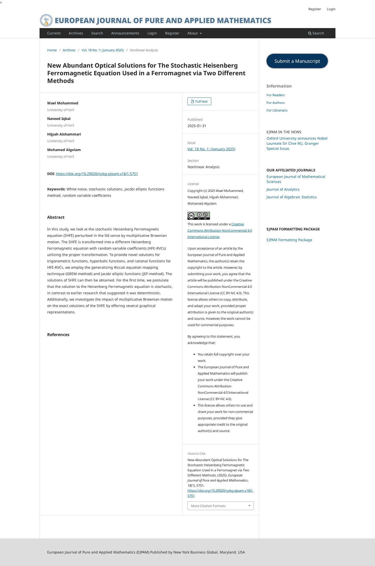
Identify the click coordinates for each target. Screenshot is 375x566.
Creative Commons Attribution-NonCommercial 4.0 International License (220, 230)
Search (97, 33)
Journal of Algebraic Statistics (292, 196)
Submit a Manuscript (297, 61)
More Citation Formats (208, 505)
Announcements (125, 33)
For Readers (276, 95)
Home (52, 50)
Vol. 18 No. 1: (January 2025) (103, 50)
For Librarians (277, 110)
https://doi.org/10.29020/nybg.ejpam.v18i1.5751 (97, 173)
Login (152, 33)
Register (172, 33)
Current (53, 33)
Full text (201, 101)
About (193, 33)
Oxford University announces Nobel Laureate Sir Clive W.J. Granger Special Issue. (297, 143)
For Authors (276, 102)
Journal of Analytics (283, 189)
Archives (76, 33)
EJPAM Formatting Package (289, 239)
